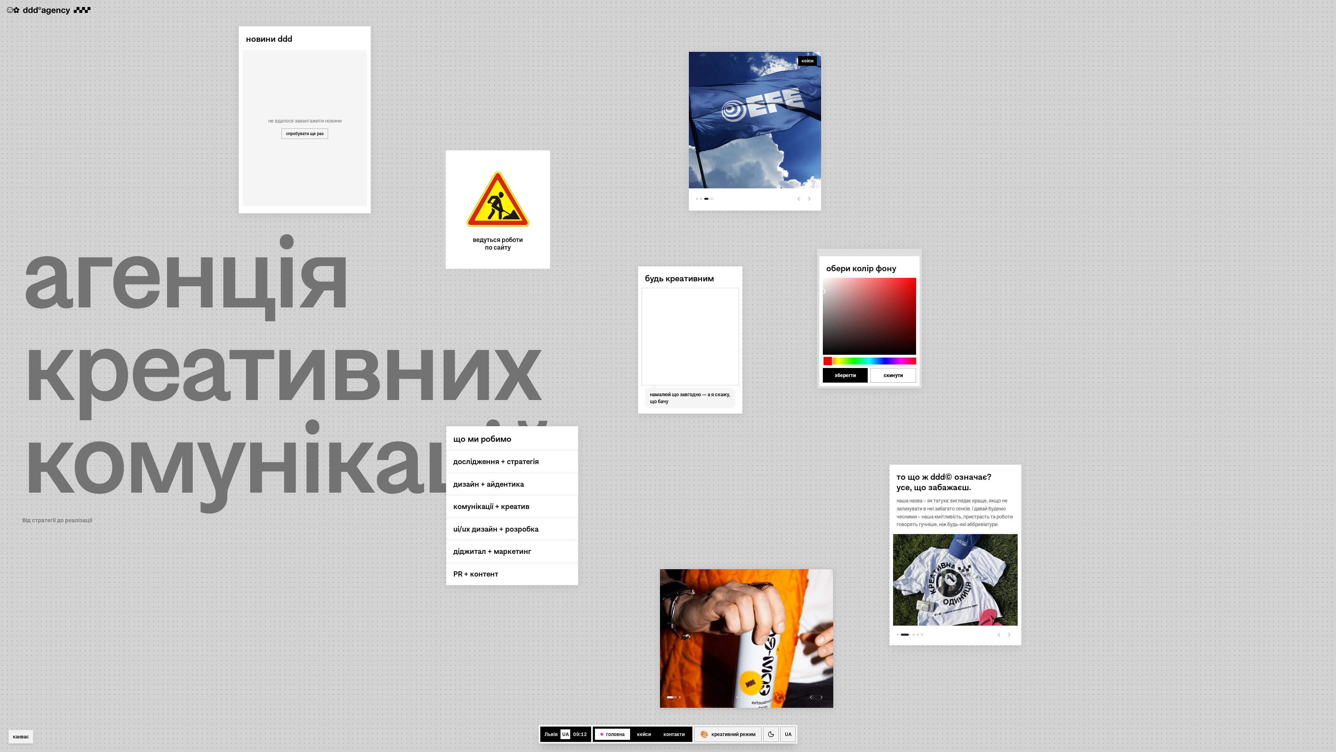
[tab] (612, 734)
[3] (713, 199)
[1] (672, 697)
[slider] (869, 316)
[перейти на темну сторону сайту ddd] (771, 734)
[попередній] (999, 635)
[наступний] (1009, 635)
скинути (893, 375)
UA (788, 734)
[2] (680, 697)
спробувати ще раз (305, 133)
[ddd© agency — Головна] (49, 11)
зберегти (845, 375)
